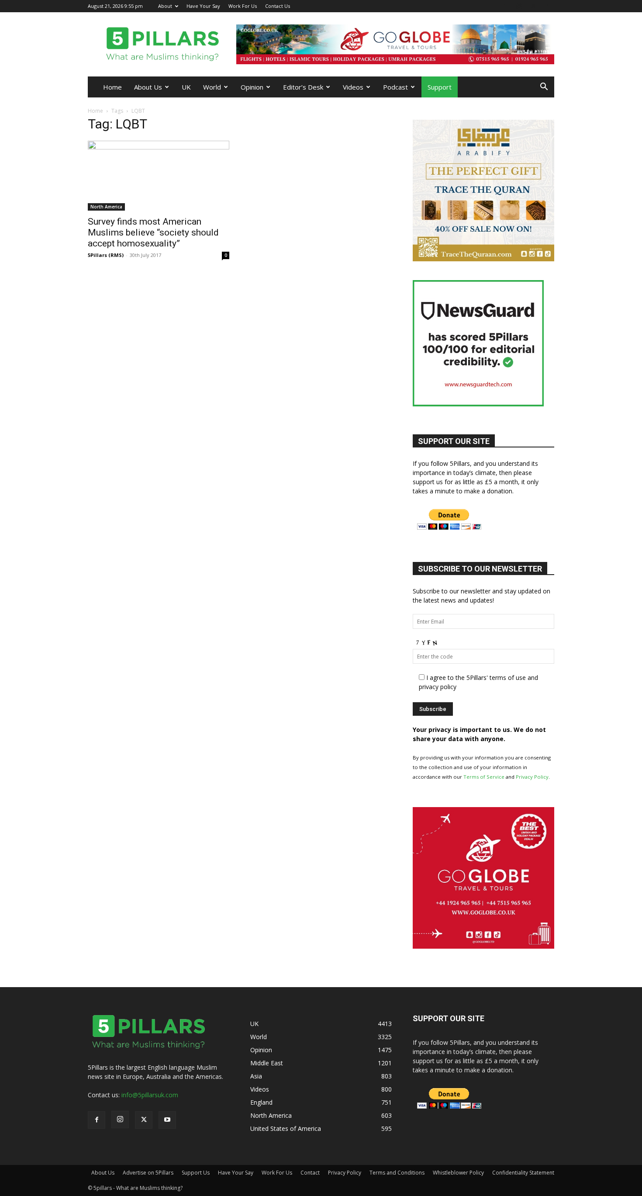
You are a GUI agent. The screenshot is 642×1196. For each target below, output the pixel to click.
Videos (353, 87)
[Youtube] (547, 6)
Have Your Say (203, 6)
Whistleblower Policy (458, 1172)
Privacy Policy (532, 776)
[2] (395, 44)
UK (186, 87)
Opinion (252, 87)
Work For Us (242, 6)
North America (106, 207)
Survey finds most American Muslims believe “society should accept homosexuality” (153, 232)
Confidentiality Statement (523, 1172)
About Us (148, 87)
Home (112, 87)
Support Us (196, 1172)
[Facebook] (504, 6)
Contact (310, 1172)
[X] (533, 6)
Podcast (395, 87)
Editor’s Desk (303, 87)
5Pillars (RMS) (106, 255)
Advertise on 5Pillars (148, 1172)
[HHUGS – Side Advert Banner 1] (504, 946)
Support (440, 87)
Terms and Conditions (397, 1172)
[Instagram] (518, 6)
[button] (543, 87)
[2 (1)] (483, 259)
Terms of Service (483, 776)
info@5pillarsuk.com (149, 1095)
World (212, 87)
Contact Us (277, 6)
